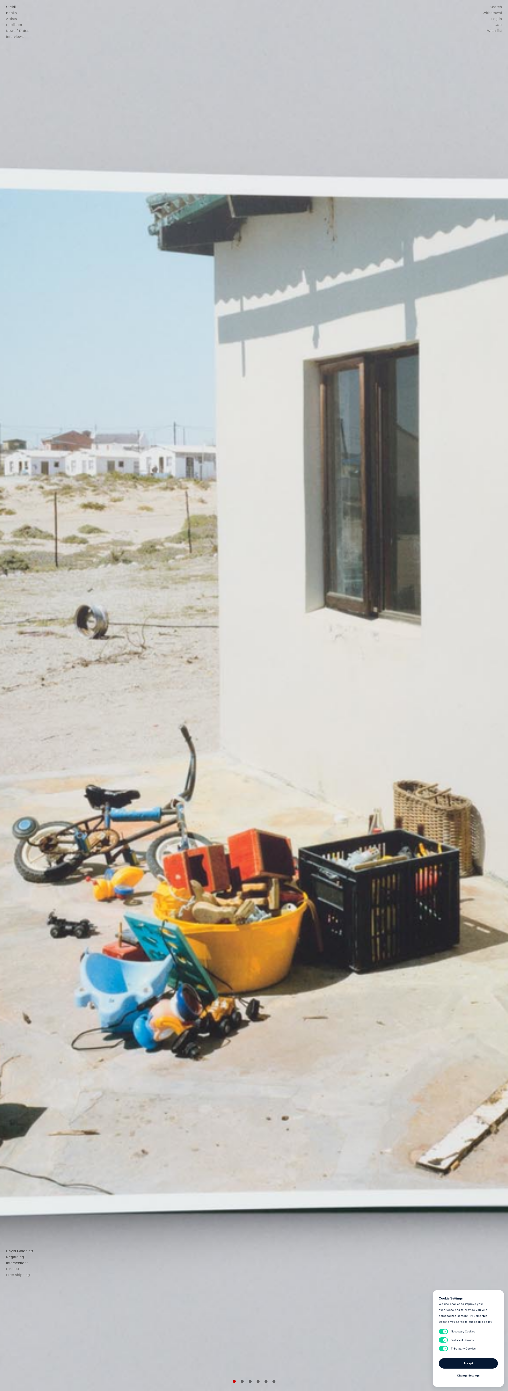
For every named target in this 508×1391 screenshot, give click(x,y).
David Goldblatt (19, 1251)
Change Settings (468, 1375)
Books (11, 13)
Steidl (11, 7)
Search (496, 7)
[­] (38, 695)
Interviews (15, 37)
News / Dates (17, 31)
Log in (496, 19)
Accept (468, 1363)
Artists (11, 19)
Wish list (494, 31)
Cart (498, 25)
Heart (223, 695)
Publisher (14, 25)
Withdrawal (492, 13)
